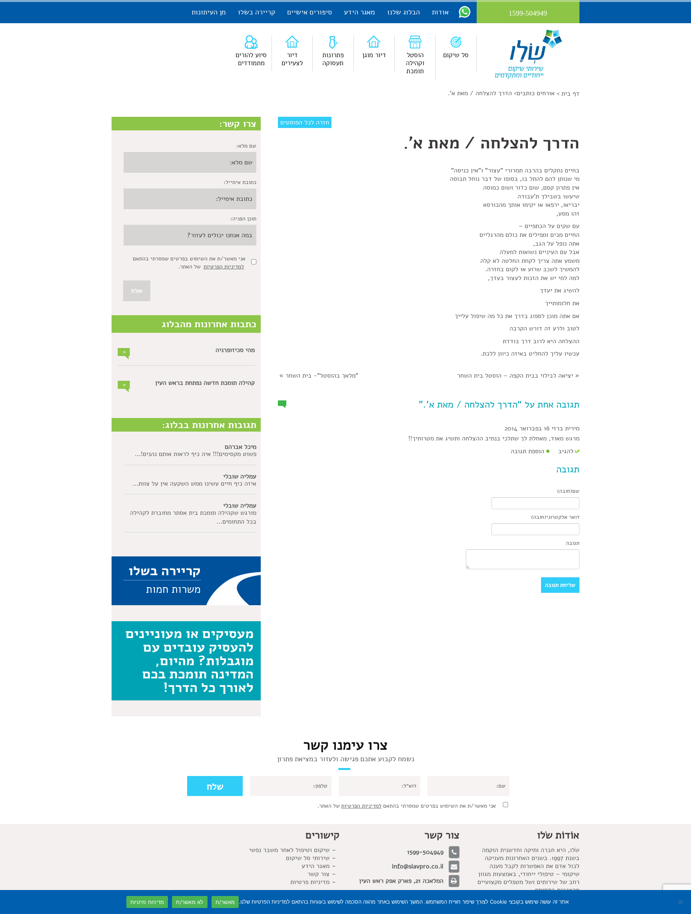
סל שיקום (456, 55)
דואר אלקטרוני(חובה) (555, 517)
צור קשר (319, 874)
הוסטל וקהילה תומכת (415, 63)
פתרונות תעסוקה (333, 59)
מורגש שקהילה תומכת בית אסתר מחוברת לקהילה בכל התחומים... (193, 517)
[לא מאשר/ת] (681, 902)
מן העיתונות (209, 12)
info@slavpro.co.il (417, 866)
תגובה (572, 543)
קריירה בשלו (256, 12)
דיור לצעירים (292, 59)
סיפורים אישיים (309, 12)
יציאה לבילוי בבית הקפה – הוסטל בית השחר (515, 375)
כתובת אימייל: (240, 182)
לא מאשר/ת (189, 902)
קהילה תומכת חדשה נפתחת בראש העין (205, 382)
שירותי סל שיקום (308, 858)
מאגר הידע (359, 12)
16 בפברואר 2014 (527, 428)
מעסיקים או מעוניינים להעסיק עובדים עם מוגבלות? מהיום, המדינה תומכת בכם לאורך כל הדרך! (190, 660)
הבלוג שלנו (403, 12)
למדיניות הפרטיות (224, 266)
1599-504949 (425, 852)
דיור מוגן (374, 55)
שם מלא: (246, 146)
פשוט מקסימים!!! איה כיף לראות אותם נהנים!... (195, 454)
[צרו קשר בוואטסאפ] (465, 11)
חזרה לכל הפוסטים (304, 122)
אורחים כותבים (536, 93)
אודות (440, 12)
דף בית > (568, 93)
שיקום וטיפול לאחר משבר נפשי (289, 850)
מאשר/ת (225, 902)
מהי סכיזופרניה (235, 350)
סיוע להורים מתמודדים (251, 59)
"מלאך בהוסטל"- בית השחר (322, 375)
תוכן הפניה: (243, 218)
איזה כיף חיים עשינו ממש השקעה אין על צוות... (194, 483)
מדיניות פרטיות (310, 882)
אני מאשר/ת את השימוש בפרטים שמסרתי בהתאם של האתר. (407, 806)
